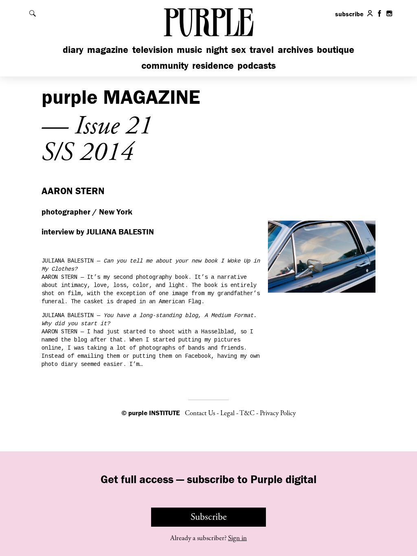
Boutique (335, 49)
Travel (262, 49)
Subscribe (209, 517)
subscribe (349, 14)
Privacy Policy (278, 413)
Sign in (237, 538)
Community (165, 65)
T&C (247, 413)
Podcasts (256, 65)
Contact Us (200, 413)
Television (152, 49)
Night (217, 49)
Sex (238, 49)
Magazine (107, 49)
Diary (73, 49)
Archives (295, 49)
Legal (227, 413)
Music (189, 49)
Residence (213, 65)
